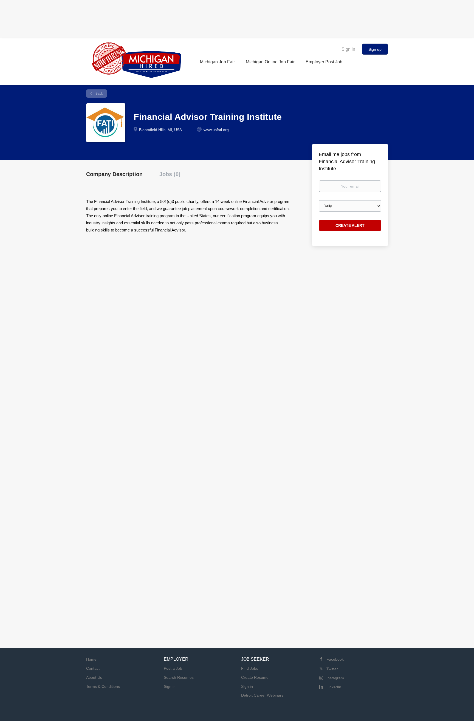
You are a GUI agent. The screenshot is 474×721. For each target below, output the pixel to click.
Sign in (348, 49)
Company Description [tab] (114, 174)
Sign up (375, 49)
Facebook (335, 659)
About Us (94, 677)
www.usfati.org (216, 130)
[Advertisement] (237, 17)
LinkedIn (333, 687)
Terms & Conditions (103, 686)
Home (91, 659)
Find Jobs (249, 668)
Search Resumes (179, 677)
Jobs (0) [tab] (169, 174)
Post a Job (173, 668)
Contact (93, 668)
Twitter (332, 669)
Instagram (335, 678)
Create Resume (255, 677)
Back (99, 93)
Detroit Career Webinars (262, 695)
